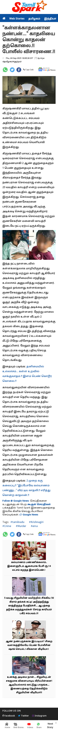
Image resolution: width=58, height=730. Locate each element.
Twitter (24, 716)
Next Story (50, 725)
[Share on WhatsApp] (5, 70)
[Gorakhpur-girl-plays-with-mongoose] (29, 665)
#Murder (20, 526)
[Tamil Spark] (29, 7)
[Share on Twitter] (12, 69)
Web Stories (16, 18)
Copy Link (29, 70)
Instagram (40, 716)
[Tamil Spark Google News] (47, 69)
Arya (42, 58)
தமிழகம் (34, 18)
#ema (34, 526)
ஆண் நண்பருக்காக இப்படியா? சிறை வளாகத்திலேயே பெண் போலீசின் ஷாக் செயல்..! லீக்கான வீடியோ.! (29, 645)
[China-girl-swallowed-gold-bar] (29, 586)
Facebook (9, 716)
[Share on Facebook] (18, 69)
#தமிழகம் (7, 62)
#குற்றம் (17, 62)
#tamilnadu (17, 522)
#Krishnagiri (36, 522)
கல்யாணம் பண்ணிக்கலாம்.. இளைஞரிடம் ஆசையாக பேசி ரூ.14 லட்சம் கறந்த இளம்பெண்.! (29, 566)
